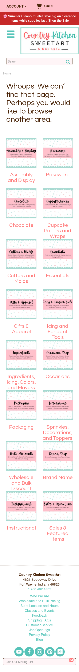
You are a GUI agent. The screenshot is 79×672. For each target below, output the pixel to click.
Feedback (39, 615)
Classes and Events (40, 610)
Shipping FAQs (39, 620)
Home (7, 73)
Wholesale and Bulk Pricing (39, 600)
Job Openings (39, 629)
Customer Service (39, 624)
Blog (39, 639)
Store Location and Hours (39, 605)
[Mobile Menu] (9, 35)
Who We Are (39, 596)
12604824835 (39, 589)
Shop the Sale (58, 20)
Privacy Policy (39, 634)
